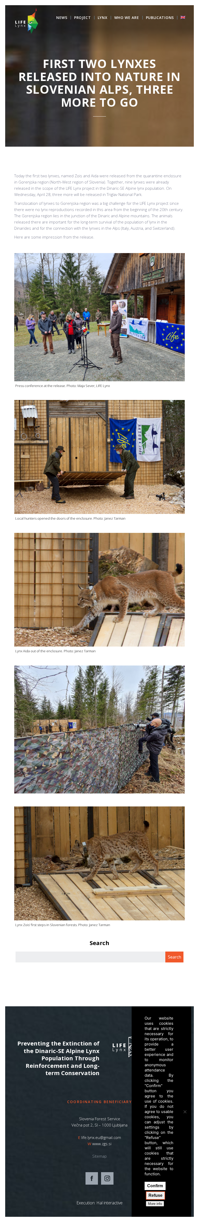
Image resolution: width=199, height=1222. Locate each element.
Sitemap (99, 1156)
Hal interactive (109, 1203)
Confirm (155, 1186)
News (61, 18)
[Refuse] (184, 1111)
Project (82, 18)
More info (155, 1204)
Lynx (103, 18)
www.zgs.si (101, 1143)
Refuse (155, 1195)
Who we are (126, 18)
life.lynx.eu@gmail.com (101, 1137)
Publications (160, 18)
